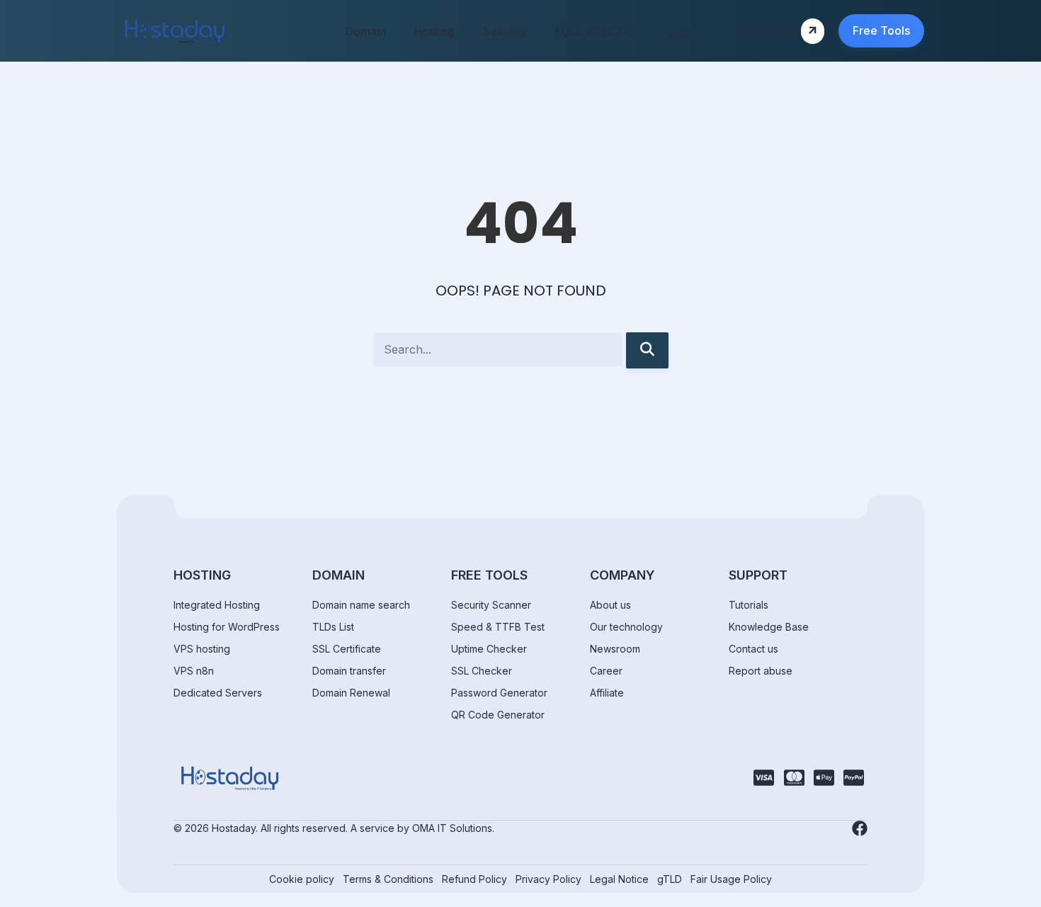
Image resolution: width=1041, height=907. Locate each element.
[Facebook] (860, 828)
